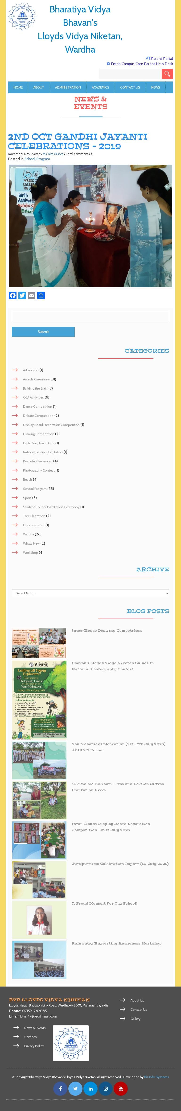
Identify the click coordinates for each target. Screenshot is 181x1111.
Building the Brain (35, 388)
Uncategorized (34, 525)
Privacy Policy (34, 1046)
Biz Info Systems (156, 1077)
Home (18, 87)
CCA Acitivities (33, 397)
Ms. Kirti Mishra (53, 154)
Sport (27, 498)
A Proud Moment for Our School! (104, 903)
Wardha (28, 534)
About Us (137, 1000)
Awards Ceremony (36, 379)
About (38, 87)
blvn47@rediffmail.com (38, 1016)
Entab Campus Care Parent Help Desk (142, 64)
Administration (68, 87)
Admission (31, 370)
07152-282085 (34, 1011)
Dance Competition (37, 406)
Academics (100, 87)
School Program (37, 159)
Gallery (135, 1019)
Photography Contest (39, 470)
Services (30, 1037)
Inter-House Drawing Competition (107, 630)
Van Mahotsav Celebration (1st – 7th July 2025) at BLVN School (118, 747)
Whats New (31, 543)
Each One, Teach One (38, 443)
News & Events (35, 1028)
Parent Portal (162, 58)
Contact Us (130, 87)
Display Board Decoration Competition (51, 425)
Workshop (30, 552)
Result (27, 479)
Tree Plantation (34, 516)
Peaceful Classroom (37, 461)
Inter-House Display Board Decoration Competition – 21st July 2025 (111, 827)
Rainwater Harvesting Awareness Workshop (117, 943)
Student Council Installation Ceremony (51, 507)
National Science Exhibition (43, 452)
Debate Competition (38, 416)
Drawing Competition (38, 434)
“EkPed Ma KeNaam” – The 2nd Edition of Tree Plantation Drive (118, 787)
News (155, 87)
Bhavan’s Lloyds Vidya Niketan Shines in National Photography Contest (113, 666)
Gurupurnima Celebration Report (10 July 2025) (120, 864)
